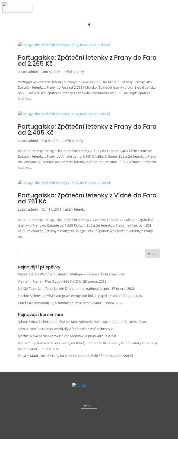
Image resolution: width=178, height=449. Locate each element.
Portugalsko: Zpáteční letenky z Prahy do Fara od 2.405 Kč (87, 129)
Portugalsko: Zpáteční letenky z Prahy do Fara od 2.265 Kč (87, 60)
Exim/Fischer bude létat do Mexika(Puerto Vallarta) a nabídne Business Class (88, 321)
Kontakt (87, 405)
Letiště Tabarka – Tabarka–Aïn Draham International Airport (64, 288)
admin (33, 71)
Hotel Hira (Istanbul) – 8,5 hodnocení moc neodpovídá (59, 303)
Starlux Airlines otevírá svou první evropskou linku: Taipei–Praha (68, 295)
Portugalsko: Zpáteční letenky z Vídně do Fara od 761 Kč (87, 198)
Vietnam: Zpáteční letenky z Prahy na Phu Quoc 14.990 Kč (62, 343)
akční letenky (74, 71)
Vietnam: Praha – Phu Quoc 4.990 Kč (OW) (50, 281)
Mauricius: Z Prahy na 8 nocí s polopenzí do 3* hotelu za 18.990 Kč (82, 355)
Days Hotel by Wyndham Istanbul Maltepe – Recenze (58, 274)
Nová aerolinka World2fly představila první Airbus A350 (72, 329)
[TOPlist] (79, 386)
